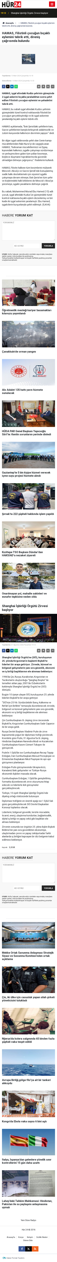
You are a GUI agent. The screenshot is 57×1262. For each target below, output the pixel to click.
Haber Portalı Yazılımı (15, 1258)
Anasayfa (9, 23)
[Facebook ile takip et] (22, 1249)
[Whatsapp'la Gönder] (16, 86)
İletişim (30, 1237)
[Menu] (52, 4)
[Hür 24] (11, 4)
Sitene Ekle (28, 1240)
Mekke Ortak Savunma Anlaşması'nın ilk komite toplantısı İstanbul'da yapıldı (32, 13)
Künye (21, 1237)
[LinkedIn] (12, 86)
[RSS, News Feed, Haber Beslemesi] (35, 1249)
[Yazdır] (38, 86)
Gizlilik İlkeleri (42, 1237)
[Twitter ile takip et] (28, 1249)
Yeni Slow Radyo (28, 1220)
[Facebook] (3, 86)
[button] (43, 86)
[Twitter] (8, 86)
